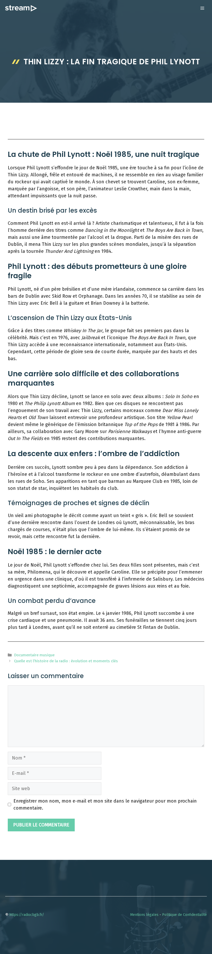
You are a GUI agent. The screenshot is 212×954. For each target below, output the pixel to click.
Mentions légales (144, 915)
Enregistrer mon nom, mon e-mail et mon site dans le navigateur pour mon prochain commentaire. (105, 804)
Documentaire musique (34, 655)
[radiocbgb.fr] (21, 8)
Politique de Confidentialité (184, 915)
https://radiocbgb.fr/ (26, 915)
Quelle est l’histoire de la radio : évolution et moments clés (66, 661)
